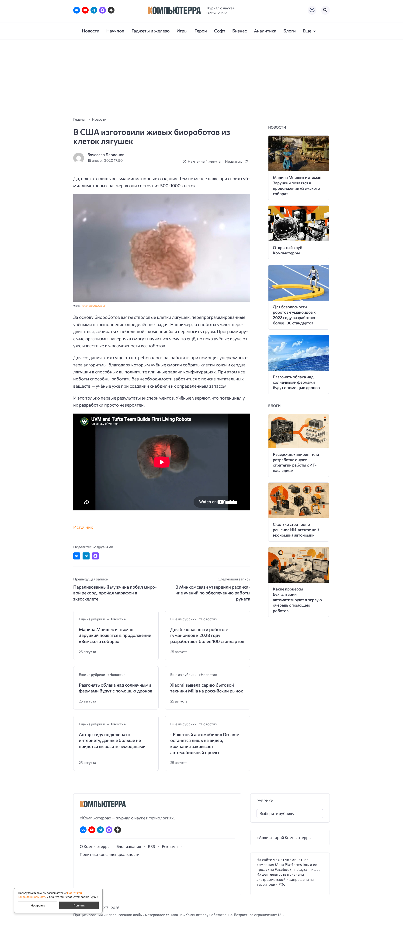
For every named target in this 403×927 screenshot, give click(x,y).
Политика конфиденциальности (109, 854)
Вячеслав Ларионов (105, 154)
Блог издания (128, 846)
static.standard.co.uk (93, 306)
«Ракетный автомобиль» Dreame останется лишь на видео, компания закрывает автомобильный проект (204, 743)
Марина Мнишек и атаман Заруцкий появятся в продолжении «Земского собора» (115, 635)
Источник (83, 527)
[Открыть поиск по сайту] (325, 10)
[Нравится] (247, 161)
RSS (151, 846)
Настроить (38, 905)
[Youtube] (85, 10)
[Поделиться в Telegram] (86, 555)
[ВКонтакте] (76, 10)
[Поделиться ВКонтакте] (76, 555)
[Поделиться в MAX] (95, 555)
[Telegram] (93, 10)
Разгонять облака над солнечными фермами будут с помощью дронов (115, 688)
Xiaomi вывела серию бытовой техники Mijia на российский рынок (206, 688)
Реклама (170, 846)
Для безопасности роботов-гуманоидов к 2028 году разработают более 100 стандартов (207, 635)
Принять (79, 905)
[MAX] (102, 10)
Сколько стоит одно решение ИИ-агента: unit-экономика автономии (297, 529)
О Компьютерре (95, 846)
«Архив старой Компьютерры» (285, 837)
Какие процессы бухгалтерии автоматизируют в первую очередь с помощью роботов (297, 599)
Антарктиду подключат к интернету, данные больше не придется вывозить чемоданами (112, 740)
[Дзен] (111, 10)
